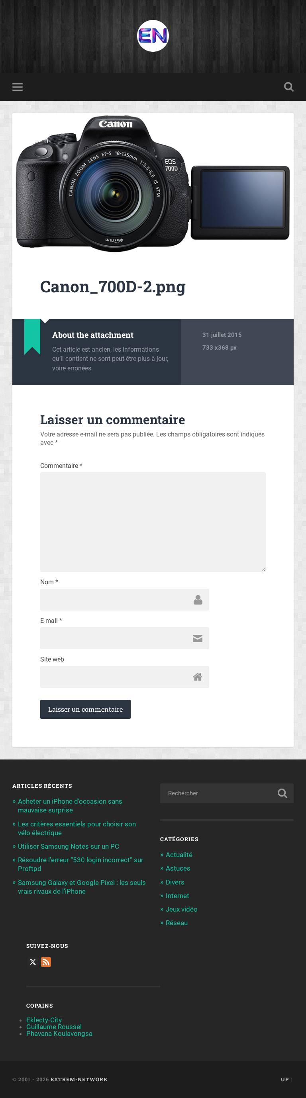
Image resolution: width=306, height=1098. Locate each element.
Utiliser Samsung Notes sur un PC (68, 846)
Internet (177, 896)
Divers (175, 882)
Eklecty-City (44, 1020)
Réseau (177, 923)
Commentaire (61, 466)
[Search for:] (227, 793)
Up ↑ (287, 1079)
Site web (52, 659)
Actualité (179, 855)
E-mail (51, 621)
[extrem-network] (153, 36)
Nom (49, 582)
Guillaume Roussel (54, 1027)
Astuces (178, 868)
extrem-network (79, 1079)
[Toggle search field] (289, 86)
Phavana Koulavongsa (59, 1033)
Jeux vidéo (182, 909)
